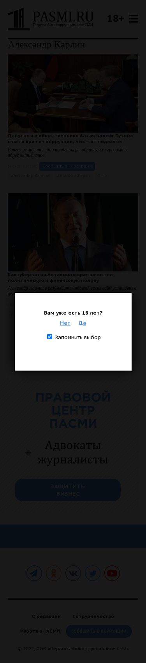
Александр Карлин (30, 175)
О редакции (46, 616)
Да (82, 322)
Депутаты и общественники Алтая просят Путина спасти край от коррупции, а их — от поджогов (70, 138)
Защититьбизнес (68, 490)
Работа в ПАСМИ (40, 631)
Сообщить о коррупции (67, 166)
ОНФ (101, 175)
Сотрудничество (93, 616)
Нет (65, 322)
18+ (115, 18)
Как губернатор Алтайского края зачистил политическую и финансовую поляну (60, 277)
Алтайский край (73, 175)
